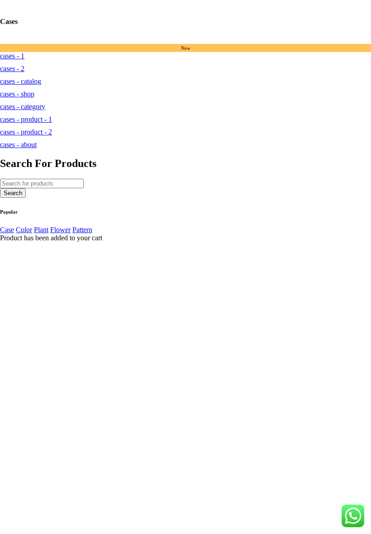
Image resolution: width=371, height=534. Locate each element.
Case (7, 230)
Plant (41, 230)
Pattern (82, 230)
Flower (60, 230)
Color (24, 230)
